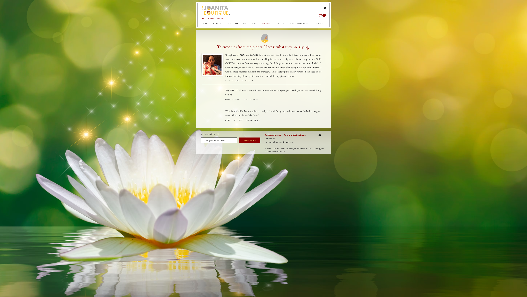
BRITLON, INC (279, 151)
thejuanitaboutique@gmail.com (279, 142)
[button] (322, 15)
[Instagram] (325, 8)
